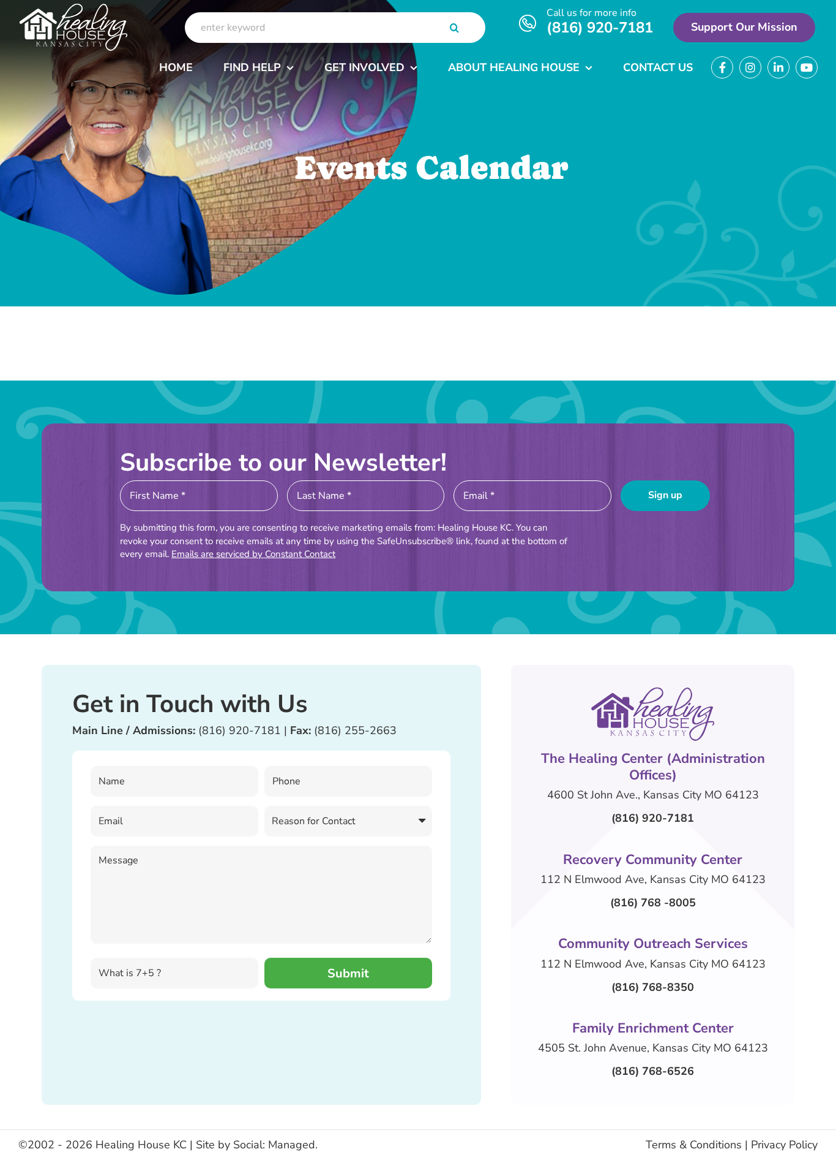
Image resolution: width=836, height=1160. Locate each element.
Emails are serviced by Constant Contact (253, 554)
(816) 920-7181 (600, 27)
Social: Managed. (275, 1144)
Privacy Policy (784, 1144)
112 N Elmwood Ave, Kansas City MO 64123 (653, 879)
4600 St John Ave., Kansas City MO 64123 (653, 794)
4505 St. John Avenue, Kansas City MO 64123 (653, 1048)
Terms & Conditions (694, 1144)
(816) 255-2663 (355, 730)
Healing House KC (141, 1144)
